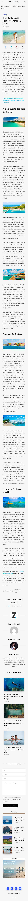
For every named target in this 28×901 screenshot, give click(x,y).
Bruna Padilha (14, 654)
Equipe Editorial (14, 624)
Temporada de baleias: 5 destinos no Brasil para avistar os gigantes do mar (19, 819)
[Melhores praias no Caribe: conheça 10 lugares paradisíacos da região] (14, 684)
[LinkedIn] (16, 888)
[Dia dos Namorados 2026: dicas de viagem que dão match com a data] (14, 711)
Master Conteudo (14, 639)
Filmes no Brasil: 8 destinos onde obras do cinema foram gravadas (19, 829)
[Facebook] (8, 888)
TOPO (14, 897)
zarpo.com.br (16, 893)
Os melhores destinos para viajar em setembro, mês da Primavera (19, 839)
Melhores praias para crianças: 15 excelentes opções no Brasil (19, 849)
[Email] (22, 46)
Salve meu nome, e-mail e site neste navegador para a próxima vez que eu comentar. (12, 799)
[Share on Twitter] (11, 46)
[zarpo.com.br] (20, 888)
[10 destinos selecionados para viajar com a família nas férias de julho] (14, 738)
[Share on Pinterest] (20, 606)
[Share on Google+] (18, 606)
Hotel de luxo (17, 599)
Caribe (6, 6)
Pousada (13, 602)
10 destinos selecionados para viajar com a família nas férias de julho (14, 750)
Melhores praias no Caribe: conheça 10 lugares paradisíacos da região (14, 696)
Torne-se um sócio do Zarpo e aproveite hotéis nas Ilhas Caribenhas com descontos (13, 100)
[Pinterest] (16, 46)
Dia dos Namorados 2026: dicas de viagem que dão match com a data (13, 723)
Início (2, 6)
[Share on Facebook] (5, 46)
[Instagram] (12, 888)
